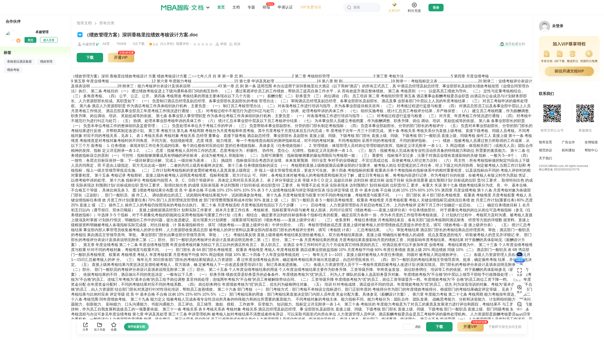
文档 (236, 7)
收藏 (114, 329)
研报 (266, 7)
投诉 (236, 44)
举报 (223, 44)
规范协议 (545, 150)
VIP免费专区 (311, 7)
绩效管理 (46, 61)
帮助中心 (591, 150)
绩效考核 (13, 70)
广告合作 (568, 142)
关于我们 (545, 158)
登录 (436, 7)
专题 (251, 7)
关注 (30, 40)
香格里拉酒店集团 (19, 61)
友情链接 (591, 142)
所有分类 (106, 23)
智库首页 (545, 142)
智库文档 (84, 23)
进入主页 (49, 40)
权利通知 (568, 150)
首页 (221, 7)
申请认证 (285, 7)
